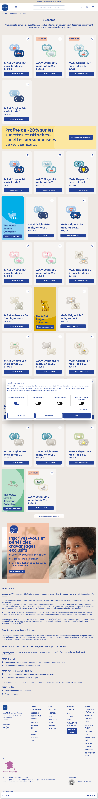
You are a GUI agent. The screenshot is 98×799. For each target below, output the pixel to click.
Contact (70, 709)
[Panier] (93, 7)
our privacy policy (50, 390)
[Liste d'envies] (81, 7)
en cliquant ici (62, 25)
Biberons (52, 713)
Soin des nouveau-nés (35, 725)
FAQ (68, 713)
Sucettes (52, 709)
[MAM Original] (16, 51)
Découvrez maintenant (45, 327)
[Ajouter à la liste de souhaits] (27, 39)
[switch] (38, 403)
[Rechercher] (63, 7)
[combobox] (49, 7)
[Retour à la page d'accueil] (5, 7)
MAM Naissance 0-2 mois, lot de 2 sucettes (81, 271)
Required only (21, 415)
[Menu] (16, 7)
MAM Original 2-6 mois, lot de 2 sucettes (71, 317)
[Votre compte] (87, 7)
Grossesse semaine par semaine (36, 716)
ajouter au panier (16, 74)
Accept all (77, 415)
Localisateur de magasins (89, 746)
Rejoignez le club (17, 571)
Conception (36, 709)
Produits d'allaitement (53, 719)
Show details (83, 409)
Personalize (49, 415)
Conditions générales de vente (89, 712)
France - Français (9, 772)
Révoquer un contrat (72, 731)
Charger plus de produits (49, 516)
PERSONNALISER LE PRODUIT (81, 137)
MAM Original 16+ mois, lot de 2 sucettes (15, 64)
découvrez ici (78, 25)
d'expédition (38, 779)
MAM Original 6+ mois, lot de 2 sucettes (15, 180)
